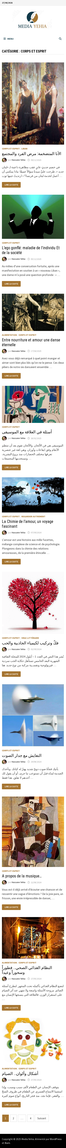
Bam (7, 1142)
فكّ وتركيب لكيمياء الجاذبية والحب (30, 643)
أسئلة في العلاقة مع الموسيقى (27, 432)
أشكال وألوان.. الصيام (20, 1073)
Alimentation (9, 335)
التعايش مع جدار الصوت (21, 755)
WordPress (56, 1139)
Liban (24, 148)
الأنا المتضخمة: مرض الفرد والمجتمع (31, 153)
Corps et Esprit (11, 148)
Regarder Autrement (33, 516)
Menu (10, 38)
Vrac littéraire (30, 638)
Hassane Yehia (18, 160)
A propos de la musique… (22, 876)
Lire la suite (11, 185)
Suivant (41, 1118)
